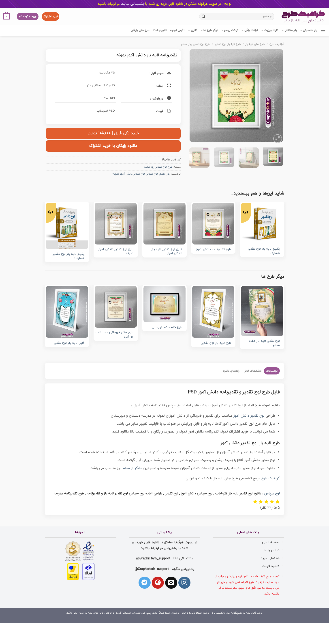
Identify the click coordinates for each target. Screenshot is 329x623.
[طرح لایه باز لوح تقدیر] (213, 312)
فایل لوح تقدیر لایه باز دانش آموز (167, 251)
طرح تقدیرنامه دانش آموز (213, 250)
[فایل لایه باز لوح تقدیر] (67, 312)
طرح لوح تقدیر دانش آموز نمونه (115, 251)
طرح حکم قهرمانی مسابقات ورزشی (114, 335)
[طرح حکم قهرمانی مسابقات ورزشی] (116, 307)
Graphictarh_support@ (153, 558)
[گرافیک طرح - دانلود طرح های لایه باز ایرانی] (303, 16)
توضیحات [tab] (272, 371)
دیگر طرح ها (210, 30)
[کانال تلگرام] (145, 583)
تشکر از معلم (132, 468)
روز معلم (164, 174)
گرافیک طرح (276, 44)
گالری (194, 30)
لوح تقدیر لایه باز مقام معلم (264, 343)
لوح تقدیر (152, 174)
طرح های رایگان (140, 30)
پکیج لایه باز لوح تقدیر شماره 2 (69, 256)
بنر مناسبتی (310, 30)
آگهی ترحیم (177, 30)
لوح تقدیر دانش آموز (248, 415)
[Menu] (323, 30)
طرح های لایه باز (255, 44)
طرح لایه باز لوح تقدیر (228, 44)
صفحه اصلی (271, 542)
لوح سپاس (272, 493)
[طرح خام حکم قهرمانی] (164, 304)
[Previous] (275, 96)
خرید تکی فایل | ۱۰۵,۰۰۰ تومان (113, 133)
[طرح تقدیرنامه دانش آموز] (213, 223)
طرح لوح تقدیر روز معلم (195, 44)
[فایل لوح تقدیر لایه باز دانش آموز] (164, 223)
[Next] (194, 96)
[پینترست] (158, 583)
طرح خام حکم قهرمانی (167, 327)
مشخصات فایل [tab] (253, 371)
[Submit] (203, 16)
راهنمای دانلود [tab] (231, 371)
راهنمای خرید (270, 558)
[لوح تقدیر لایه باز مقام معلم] (262, 311)
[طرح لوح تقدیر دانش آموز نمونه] (116, 223)
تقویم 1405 (160, 30)
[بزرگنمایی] (277, 138)
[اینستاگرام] (184, 583)
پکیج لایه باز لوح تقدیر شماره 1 (264, 251)
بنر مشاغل (291, 30)
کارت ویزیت (271, 30)
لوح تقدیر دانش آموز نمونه (129, 174)
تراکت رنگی (251, 30)
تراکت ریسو (231, 30)
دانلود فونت (271, 566)
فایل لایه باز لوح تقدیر (69, 343)
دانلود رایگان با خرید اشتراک (113, 146)
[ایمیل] (171, 583)
